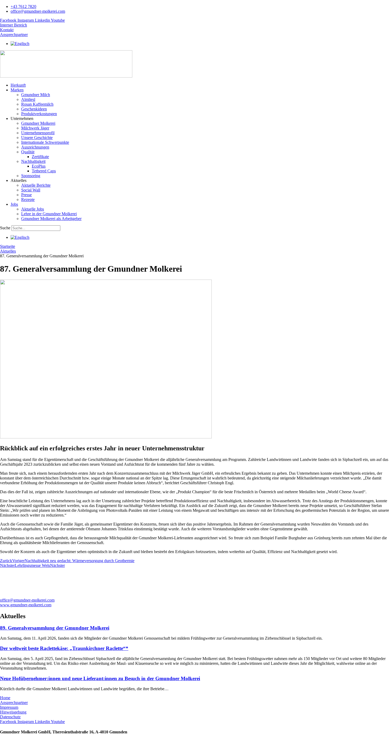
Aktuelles (8, 251)
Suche (5, 228)
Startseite (7, 246)
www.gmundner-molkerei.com (25, 605)
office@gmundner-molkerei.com (27, 600)
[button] (200, 90)
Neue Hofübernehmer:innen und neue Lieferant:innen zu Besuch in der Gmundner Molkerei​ (100, 678)
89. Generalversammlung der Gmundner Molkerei (54, 628)
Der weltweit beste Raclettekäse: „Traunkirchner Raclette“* (64, 648)
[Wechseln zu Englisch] (20, 43)
